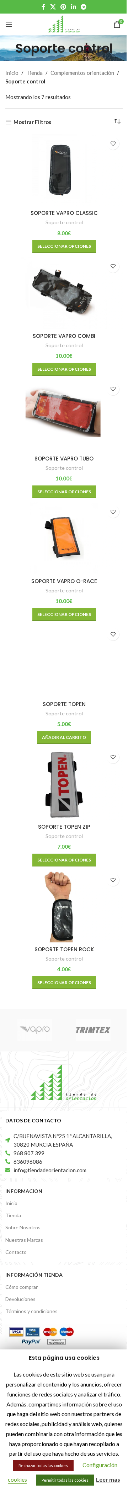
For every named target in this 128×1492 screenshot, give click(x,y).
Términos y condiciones (31, 1311)
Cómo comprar (21, 1287)
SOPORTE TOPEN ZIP (64, 826)
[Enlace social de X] (53, 6)
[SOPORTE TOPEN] (64, 660)
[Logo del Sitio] (64, 23)
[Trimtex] (93, 1030)
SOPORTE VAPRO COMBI (64, 336)
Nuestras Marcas (24, 1240)
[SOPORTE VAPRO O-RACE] (64, 538)
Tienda (34, 73)
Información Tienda (34, 1275)
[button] (64, 737)
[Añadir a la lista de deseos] (113, 143)
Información (23, 1191)
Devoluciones (20, 1299)
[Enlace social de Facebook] (43, 6)
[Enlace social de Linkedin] (73, 6)
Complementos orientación (82, 73)
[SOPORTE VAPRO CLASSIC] (64, 170)
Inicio (11, 73)
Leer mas (108, 1479)
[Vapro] (34, 1030)
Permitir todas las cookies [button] (65, 1480)
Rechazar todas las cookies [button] (43, 1465)
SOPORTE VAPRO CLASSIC (64, 213)
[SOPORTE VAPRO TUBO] (64, 415)
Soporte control (64, 222)
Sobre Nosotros (23, 1227)
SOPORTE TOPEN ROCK (64, 949)
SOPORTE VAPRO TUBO (64, 458)
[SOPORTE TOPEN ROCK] (64, 906)
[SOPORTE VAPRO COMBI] (64, 293)
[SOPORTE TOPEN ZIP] (64, 783)
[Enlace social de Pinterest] (63, 6)
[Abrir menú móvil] (9, 24)
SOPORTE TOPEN (64, 704)
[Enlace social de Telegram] (83, 6)
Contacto (16, 1252)
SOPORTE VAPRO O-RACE (64, 581)
